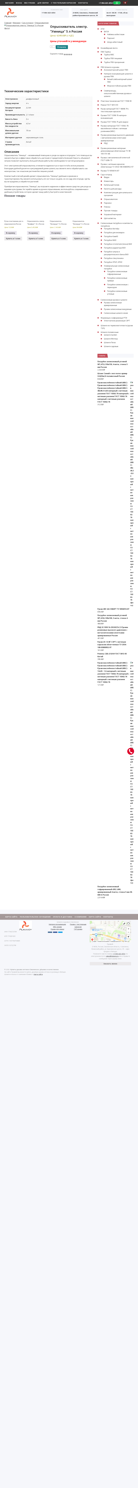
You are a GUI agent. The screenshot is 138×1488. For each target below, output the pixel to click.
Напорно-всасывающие (57, 924)
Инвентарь (109, 181)
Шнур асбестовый (114, 42)
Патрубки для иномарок (114, 232)
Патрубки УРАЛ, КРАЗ (113, 262)
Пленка (107, 207)
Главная (7, 23)
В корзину (61, 47)
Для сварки (43, 3)
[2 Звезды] (66, 54)
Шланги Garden (110, 335)
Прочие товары (110, 210)
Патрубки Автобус (111, 228)
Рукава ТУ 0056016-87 (110, 171)
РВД (105, 143)
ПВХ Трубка (106, 52)
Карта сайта (11, 917)
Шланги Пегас (110, 342)
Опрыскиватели (42, 23)
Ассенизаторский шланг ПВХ (116, 70)
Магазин (9, 3)
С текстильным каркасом (63, 3)
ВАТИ (106, 31)
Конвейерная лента (109, 48)
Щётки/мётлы (110, 218)
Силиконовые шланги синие (116, 313)
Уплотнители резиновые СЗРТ (117, 320)
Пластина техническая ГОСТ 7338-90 (116, 101)
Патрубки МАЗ (110, 240)
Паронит (111, 38)
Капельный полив (111, 185)
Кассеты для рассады (112, 189)
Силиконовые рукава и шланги (114, 300)
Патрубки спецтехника (113, 258)
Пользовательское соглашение (35, 917)
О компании (80, 917)
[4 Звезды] (70, 54)
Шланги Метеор (111, 339)
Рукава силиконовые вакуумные (118, 309)
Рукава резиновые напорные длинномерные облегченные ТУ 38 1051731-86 (115, 151)
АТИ (102, 29)
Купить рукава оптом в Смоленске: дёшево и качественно (20, 12)
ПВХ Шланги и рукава (110, 67)
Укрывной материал (112, 214)
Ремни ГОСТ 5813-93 (109, 105)
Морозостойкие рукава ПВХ (119, 86)
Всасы (19, 3)
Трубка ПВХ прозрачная (114, 62)
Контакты (83, 3)
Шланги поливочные (109, 332)
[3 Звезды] (68, 54)
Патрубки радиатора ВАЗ (114, 248)
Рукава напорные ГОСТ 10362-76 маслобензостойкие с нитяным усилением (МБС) (115, 128)
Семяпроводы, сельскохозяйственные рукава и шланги (117, 93)
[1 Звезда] (64, 54)
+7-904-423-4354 (105, 3)
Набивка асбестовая (115, 34)
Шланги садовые (111, 346)
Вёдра (106, 177)
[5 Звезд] (71, 54)
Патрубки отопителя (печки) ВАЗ (118, 244)
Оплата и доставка (62, 917)
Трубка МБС (109, 54)
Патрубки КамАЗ (111, 236)
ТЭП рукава (78, 929)
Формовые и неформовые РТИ (114, 318)
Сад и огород (27, 23)
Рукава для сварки (57, 929)
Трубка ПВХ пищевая (113, 58)
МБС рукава (29, 3)
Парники (107, 203)
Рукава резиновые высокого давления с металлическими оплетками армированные (117, 138)
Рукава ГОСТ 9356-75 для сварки (114, 122)
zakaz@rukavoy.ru (112, 956)
